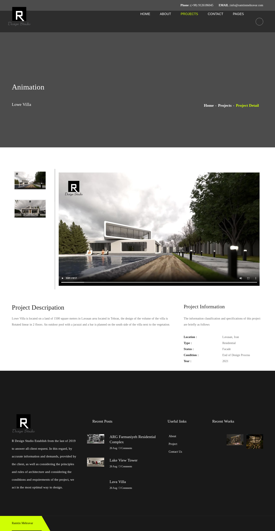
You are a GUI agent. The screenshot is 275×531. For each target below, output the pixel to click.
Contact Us (175, 451)
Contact (215, 14)
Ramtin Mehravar (22, 523)
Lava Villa (118, 482)
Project (173, 444)
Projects (189, 14)
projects (225, 105)
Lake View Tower (124, 460)
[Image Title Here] (235, 439)
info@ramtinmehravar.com (246, 5)
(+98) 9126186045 (202, 5)
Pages (238, 14)
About (165, 14)
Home (145, 14)
